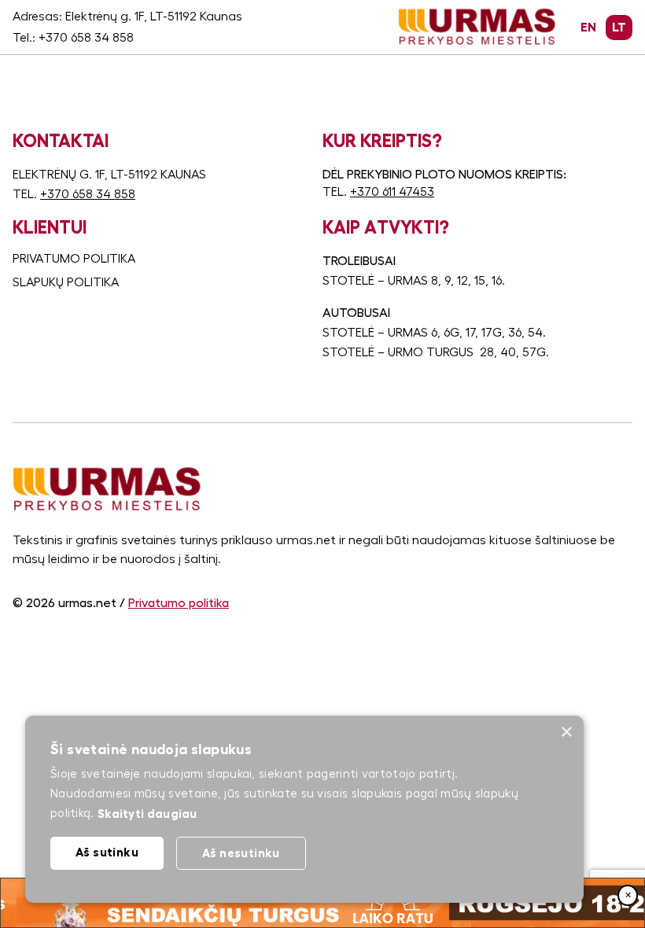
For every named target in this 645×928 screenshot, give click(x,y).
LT (619, 27)
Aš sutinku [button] (107, 852)
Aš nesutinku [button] (241, 853)
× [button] (566, 732)
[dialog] (304, 809)
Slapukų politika (66, 282)
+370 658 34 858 (86, 37)
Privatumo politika (74, 258)
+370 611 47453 (392, 192)
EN (588, 27)
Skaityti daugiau (147, 813)
